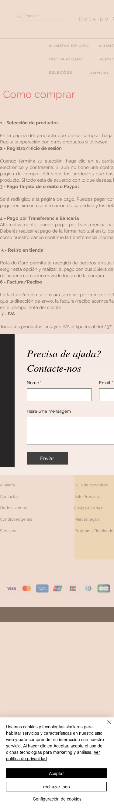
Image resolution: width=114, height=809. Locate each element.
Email (106, 382)
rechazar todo (56, 787)
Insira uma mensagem (49, 411)
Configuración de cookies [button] (57, 799)
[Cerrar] (105, 726)
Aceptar (56, 773)
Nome (34, 382)
